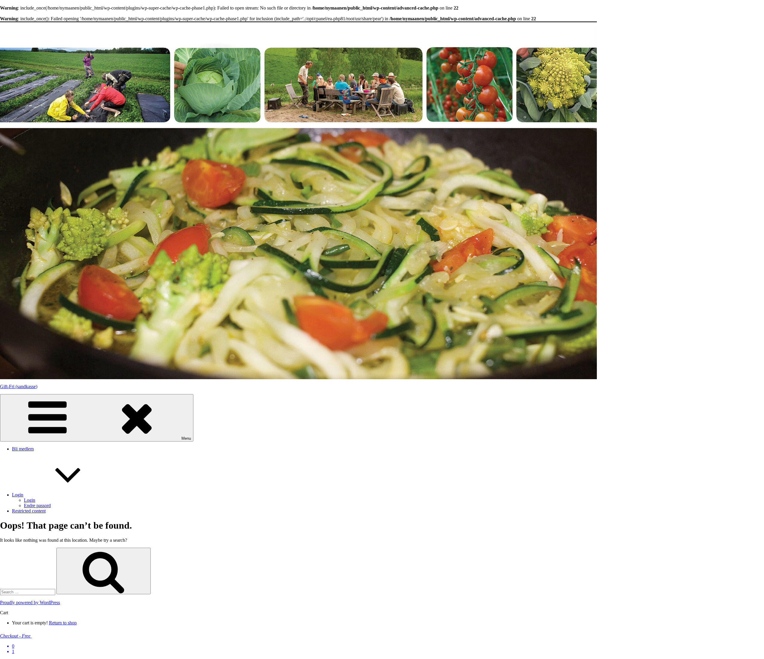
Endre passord (37, 505)
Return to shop (63, 622)
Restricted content (29, 510)
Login (17, 494)
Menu (186, 438)
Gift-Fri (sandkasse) (18, 386)
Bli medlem (23, 448)
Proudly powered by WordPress (30, 602)
